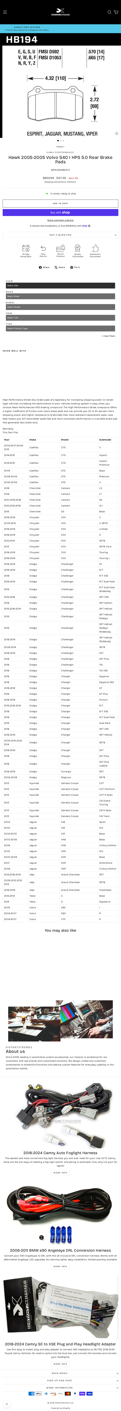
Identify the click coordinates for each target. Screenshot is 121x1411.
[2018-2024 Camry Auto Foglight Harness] (60, 1115)
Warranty (8, 428)
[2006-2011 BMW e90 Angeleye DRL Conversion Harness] (60, 1213)
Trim (9, 313)
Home (60, 146)
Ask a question (60, 235)
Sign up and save (59, 1380)
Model (10, 302)
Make (9, 292)
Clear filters (108, 336)
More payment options (60, 220)
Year (9, 281)
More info (60, 1173)
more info (60, 1364)
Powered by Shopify (60, 1408)
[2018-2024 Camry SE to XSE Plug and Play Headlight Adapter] (60, 1307)
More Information (59, 1388)
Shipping (49, 182)
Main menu (59, 1373)
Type (9, 324)
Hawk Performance (60, 152)
